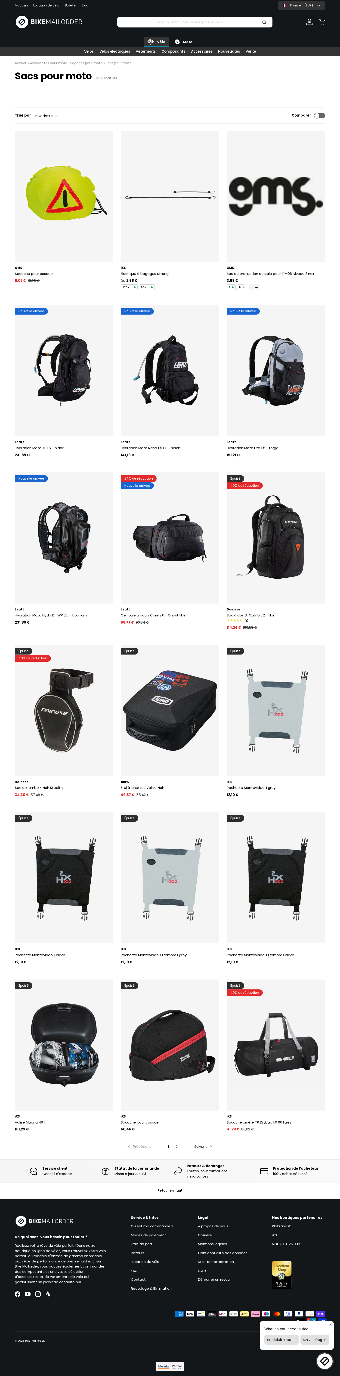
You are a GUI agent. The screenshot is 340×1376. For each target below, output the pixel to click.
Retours (137, 1252)
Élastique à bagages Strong (145, 273)
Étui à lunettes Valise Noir (142, 787)
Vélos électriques (114, 51)
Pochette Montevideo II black (40, 954)
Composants (173, 51)
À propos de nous (213, 1226)
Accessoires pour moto (48, 63)
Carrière (205, 1235)
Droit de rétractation (216, 1261)
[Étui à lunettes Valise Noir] (170, 710)
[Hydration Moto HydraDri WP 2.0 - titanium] (64, 538)
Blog (85, 5)
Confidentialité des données (222, 1252)
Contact (138, 1279)
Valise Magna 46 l (30, 1122)
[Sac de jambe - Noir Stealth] (64, 710)
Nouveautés (229, 51)
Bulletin (70, 5)
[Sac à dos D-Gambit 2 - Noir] (276, 538)
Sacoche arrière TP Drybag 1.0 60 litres (259, 1122)
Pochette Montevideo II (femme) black (260, 954)
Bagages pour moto (86, 63)
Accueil (21, 63)
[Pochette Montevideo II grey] (276, 710)
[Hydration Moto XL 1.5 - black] (64, 370)
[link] (139, 1146)
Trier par (23, 115)
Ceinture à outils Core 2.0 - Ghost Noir (153, 615)
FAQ (134, 1270)
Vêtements (146, 51)
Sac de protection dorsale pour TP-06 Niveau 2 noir (270, 273)
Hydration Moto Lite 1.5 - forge (252, 447)
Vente (251, 51)
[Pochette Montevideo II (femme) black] (276, 877)
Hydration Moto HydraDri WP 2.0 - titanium (51, 615)
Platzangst (281, 1226)
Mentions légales (212, 1243)
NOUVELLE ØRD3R (286, 1243)
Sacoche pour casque (34, 273)
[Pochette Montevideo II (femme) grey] (170, 877)
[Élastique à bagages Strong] (170, 196)
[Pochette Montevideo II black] (64, 877)
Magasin (21, 5)
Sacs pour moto (119, 63)
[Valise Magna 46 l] (64, 1045)
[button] (322, 22)
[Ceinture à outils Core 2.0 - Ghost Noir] (170, 538)
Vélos (89, 51)
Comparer (301, 115)
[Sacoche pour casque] (64, 196)
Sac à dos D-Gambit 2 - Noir (251, 615)
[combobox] (194, 22)
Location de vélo (46, 5)
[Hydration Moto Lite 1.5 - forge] (276, 370)
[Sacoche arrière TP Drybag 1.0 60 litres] (276, 1045)
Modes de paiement (148, 1235)
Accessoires (202, 51)
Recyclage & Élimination (151, 1288)
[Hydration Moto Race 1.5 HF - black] (170, 370)
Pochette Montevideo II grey (251, 787)
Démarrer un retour (214, 1279)
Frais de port (141, 1243)
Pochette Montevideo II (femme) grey (154, 954)
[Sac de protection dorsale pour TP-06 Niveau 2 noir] (276, 196)
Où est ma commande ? (152, 1226)
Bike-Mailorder (34, 1341)
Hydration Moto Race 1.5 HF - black (150, 447)
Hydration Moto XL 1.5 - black (39, 447)
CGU (202, 1270)
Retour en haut (170, 1190)
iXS (274, 1235)
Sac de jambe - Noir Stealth (39, 787)
